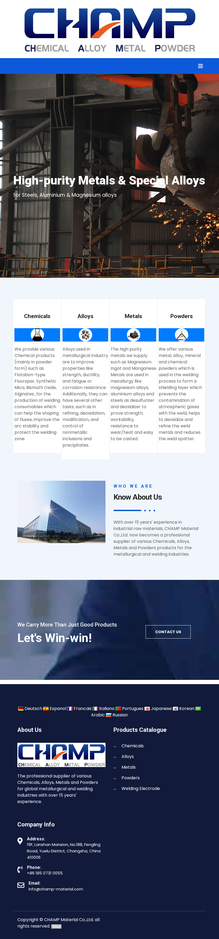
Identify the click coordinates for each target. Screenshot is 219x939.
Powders (131, 778)
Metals (129, 767)
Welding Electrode (141, 788)
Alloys (128, 756)
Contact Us (168, 632)
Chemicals (133, 746)
